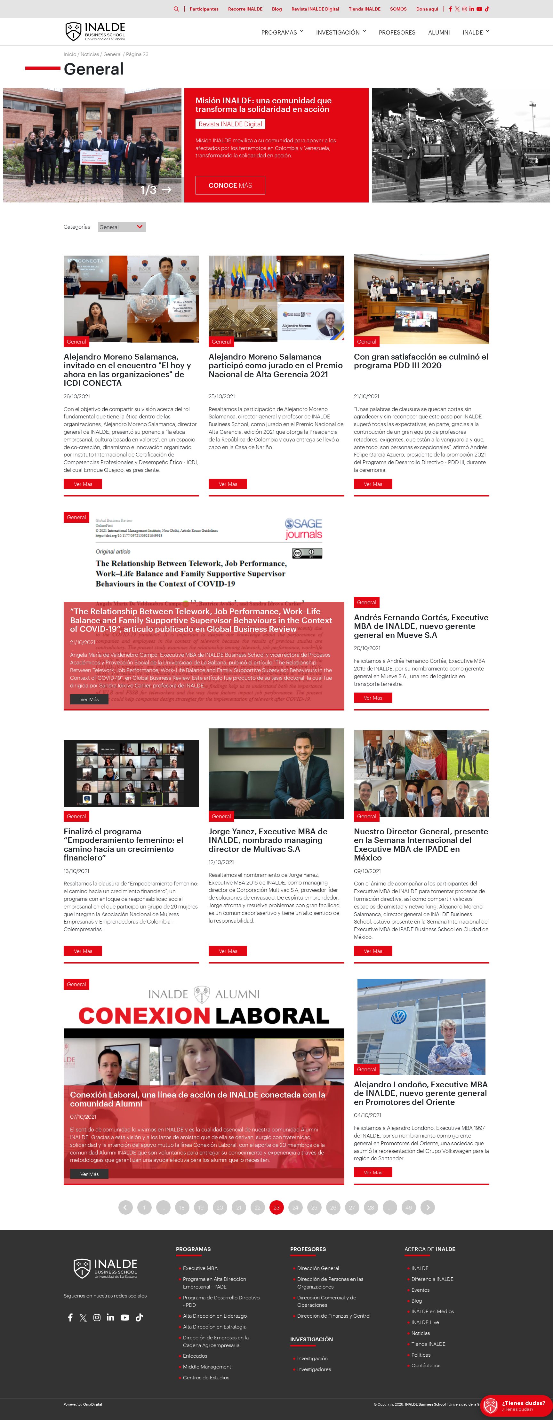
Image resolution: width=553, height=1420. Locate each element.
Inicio (70, 54)
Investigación (338, 32)
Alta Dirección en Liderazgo (215, 1316)
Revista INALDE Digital (315, 9)
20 (220, 1207)
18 (182, 1207)
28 (371, 1207)
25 (314, 1207)
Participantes (204, 9)
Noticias (90, 54)
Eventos (420, 1290)
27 (352, 1207)
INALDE (473, 32)
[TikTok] (487, 8)
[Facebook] (450, 8)
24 (295, 1207)
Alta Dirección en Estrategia (214, 1326)
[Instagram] (464, 8)
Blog (277, 9)
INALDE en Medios (433, 1311)
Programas (279, 32)
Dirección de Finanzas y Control (334, 1316)
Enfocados (195, 1356)
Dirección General (318, 1268)
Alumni (439, 32)
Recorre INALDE (245, 9)
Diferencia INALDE (432, 1279)
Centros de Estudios (206, 1377)
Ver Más (83, 484)
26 (333, 1207)
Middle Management (207, 1366)
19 (201, 1207)
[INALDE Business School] (95, 31)
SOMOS (398, 9)
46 (408, 1207)
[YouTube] (479, 8)
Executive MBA (200, 1268)
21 (238, 1207)
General (112, 54)
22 (257, 1207)
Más (230, 185)
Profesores (397, 32)
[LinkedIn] (471, 8)
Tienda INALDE (365, 9)
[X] (457, 8)
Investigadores (314, 1369)
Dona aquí (427, 9)
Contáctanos (426, 1365)
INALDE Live (425, 1322)
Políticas (421, 1355)
